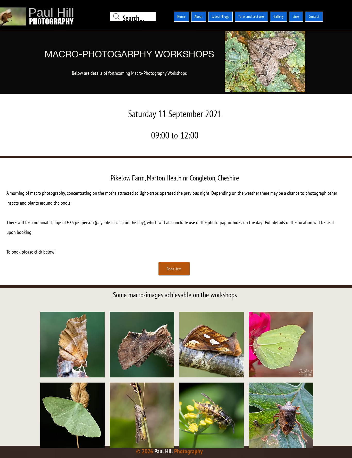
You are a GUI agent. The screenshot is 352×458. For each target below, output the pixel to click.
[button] (72, 344)
